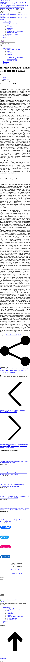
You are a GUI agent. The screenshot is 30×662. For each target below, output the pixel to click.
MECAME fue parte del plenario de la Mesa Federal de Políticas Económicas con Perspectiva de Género (14, 508)
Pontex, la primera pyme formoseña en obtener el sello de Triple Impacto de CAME (14, 461)
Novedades (9, 335)
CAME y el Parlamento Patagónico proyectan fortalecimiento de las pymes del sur (12, 485)
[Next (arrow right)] (2, 661)
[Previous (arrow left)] (0, 661)
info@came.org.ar (17, 573)
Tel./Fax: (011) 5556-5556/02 (8, 2)
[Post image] (4, 459)
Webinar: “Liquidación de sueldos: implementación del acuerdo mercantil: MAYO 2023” (14, 497)
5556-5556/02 (16, 569)
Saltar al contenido (5, 0)
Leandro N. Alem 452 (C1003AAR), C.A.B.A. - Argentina (13, 3)
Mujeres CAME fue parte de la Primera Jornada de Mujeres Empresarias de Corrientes (13, 473)
